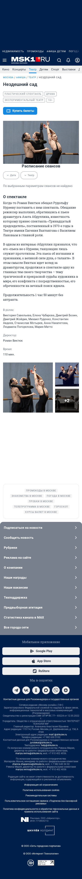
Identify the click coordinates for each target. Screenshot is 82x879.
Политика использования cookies (41, 790)
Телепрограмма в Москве (32, 506)
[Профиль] (77, 60)
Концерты (19, 69)
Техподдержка (15, 597)
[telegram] (16, 690)
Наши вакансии (16, 587)
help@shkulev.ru (49, 745)
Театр (32, 69)
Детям (43, 69)
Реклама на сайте (17, 557)
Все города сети (16, 627)
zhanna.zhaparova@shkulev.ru (28, 764)
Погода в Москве (59, 496)
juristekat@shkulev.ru (41, 742)
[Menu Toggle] (4, 60)
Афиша (21, 77)
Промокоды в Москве (41, 490)
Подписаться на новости (23, 528)
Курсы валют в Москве (41, 512)
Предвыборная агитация (23, 607)
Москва (8, 77)
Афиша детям (56, 51)
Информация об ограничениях (41, 784)
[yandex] (66, 690)
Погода (74, 51)
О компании (13, 567)
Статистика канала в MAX (24, 617)
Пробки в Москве (41, 501)
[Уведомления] (68, 60)
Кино (5, 69)
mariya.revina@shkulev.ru (28, 753)
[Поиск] (59, 60)
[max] (46, 690)
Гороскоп (61, 506)
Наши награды (15, 577)
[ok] (36, 690)
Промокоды (35, 51)
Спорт (55, 69)
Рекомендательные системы (41, 795)
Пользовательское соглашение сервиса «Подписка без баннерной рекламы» (41, 802)
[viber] (56, 690)
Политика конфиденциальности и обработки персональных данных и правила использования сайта (41, 810)
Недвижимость (13, 51)
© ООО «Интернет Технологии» (41, 853)
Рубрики (10, 547)
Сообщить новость (18, 538)
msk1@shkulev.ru (58, 734)
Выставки (69, 69)
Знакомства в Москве (27, 496)
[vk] (26, 690)
